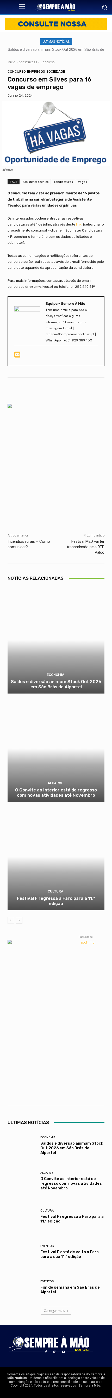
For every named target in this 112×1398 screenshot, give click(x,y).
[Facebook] (46, 1352)
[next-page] (19, 920)
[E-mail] (17, 356)
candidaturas (63, 182)
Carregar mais (54, 1310)
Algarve (55, 783)
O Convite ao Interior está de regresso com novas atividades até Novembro (56, 792)
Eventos (47, 1246)
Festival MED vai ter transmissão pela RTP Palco (85, 547)
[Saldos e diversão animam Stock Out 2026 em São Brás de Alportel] (56, 640)
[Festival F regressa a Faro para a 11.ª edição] (56, 856)
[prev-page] (11, 920)
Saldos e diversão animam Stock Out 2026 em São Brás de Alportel (56, 684)
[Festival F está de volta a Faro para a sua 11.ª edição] (22, 1251)
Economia (55, 674)
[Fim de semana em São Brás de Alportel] (22, 1287)
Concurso (47, 62)
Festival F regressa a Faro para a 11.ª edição (56, 901)
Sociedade (55, 71)
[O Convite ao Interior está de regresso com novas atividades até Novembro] (56, 748)
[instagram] (23, 356)
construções (28, 62)
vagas (82, 182)
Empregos (36, 71)
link (79, 224)
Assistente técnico (36, 182)
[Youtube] (63, 1352)
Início (11, 62)
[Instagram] (55, 1352)
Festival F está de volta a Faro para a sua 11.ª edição (69, 1254)
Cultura (55, 891)
